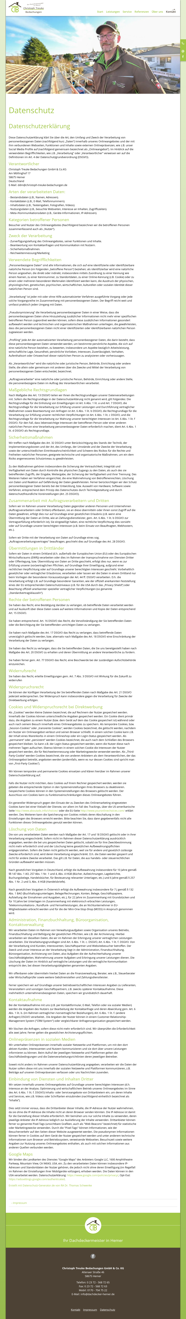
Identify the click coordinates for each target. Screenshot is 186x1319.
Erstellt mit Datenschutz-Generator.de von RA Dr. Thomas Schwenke (50, 1185)
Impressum (20, 1203)
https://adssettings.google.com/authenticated (37, 1179)
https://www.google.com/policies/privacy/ (92, 1175)
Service (127, 11)
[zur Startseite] (30, 7)
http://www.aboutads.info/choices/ (36, 810)
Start (100, 11)
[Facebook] (94, 1256)
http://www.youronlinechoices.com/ (103, 810)
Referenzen (142, 11)
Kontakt (171, 11)
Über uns (157, 11)
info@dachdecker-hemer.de (98, 1294)
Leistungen (113, 11)
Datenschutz (107, 1309)
